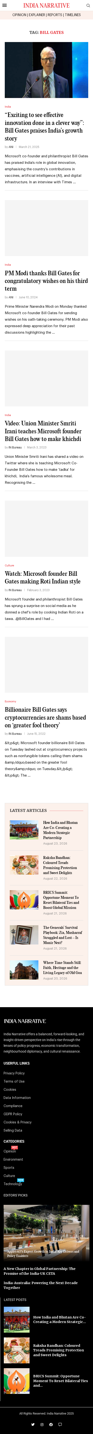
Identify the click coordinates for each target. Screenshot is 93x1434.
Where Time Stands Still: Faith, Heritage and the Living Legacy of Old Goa (62, 968)
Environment (13, 1159)
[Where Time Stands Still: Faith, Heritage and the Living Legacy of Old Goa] (24, 970)
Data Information (17, 1098)
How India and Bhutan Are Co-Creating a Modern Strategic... (59, 1319)
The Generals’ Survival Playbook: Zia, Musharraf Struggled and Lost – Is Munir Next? (62, 935)
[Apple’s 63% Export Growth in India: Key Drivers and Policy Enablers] (46, 1233)
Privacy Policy (14, 1073)
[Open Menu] (4, 5)
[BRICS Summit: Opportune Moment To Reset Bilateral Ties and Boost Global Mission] (24, 899)
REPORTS (55, 15)
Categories (14, 1141)
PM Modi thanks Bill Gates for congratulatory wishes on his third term (46, 281)
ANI (11, 147)
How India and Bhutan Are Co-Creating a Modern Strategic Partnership (60, 830)
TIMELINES (73, 15)
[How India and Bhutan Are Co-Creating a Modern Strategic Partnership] (24, 830)
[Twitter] (33, 1424)
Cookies (10, 1089)
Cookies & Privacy (17, 1122)
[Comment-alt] (60, 1424)
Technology (13, 1184)
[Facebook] (51, 1424)
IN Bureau (15, 447)
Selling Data (13, 1130)
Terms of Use (14, 1081)
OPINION (19, 15)
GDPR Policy (13, 1114)
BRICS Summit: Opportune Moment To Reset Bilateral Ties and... (60, 1381)
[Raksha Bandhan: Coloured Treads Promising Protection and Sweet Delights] (24, 865)
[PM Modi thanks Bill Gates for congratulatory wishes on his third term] (46, 228)
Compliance (13, 1106)
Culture (9, 1176)
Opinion (10, 1151)
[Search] (88, 5)
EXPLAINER (37, 15)
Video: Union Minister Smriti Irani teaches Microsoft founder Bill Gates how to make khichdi (43, 431)
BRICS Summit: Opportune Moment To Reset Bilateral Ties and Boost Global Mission (61, 900)
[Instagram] (42, 1424)
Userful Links (17, 1063)
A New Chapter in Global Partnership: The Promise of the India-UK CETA (40, 1271)
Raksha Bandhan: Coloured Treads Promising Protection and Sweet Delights (60, 865)
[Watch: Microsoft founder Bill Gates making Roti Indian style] (46, 529)
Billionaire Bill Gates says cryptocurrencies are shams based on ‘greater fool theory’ (45, 718)
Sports (9, 1168)
